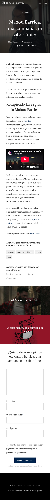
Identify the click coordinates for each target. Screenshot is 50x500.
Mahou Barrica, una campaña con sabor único (25, 28)
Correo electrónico (14, 415)
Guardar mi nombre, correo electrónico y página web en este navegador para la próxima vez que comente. (24, 449)
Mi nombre (11, 401)
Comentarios (27, 42)
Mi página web (12, 428)
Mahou (30, 252)
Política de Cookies (33, 486)
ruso (9, 257)
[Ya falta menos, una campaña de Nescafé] (25, 329)
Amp (20, 45)
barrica (9, 274)
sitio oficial (35, 233)
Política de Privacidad (17, 486)
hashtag (27, 121)
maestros (20, 252)
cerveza (11, 252)
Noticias (25, 12)
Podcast (34, 45)
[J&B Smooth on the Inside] (25, 300)
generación (11, 278)
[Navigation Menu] (46, 2)
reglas (38, 252)
